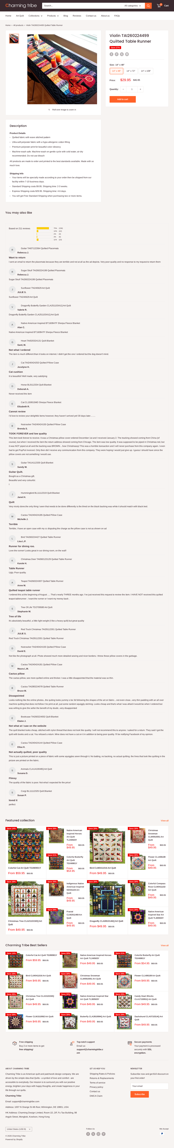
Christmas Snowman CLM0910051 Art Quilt (156, 835)
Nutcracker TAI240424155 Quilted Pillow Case (43, 424)
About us (105, 16)
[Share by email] (127, 54)
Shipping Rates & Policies (102, 1074)
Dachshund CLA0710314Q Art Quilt (149, 1018)
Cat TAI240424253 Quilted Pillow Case (40, 363)
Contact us (91, 16)
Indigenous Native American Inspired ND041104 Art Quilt (75, 888)
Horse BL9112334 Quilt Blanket (36, 385)
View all (165, 820)
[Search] (148, 6)
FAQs (117, 16)
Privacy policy (96, 1087)
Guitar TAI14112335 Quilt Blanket (37, 463)
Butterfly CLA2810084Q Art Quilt (95, 1016)
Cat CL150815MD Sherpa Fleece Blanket (41, 402)
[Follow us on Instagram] (98, 1134)
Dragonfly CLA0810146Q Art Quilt (106, 921)
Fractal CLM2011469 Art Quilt (74, 914)
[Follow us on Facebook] (88, 1134)
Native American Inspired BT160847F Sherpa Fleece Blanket (50, 323)
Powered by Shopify (14, 1139)
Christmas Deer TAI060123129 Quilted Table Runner (46, 559)
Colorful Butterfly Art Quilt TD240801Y (75, 860)
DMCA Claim (96, 1096)
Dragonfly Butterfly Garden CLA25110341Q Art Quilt (46, 305)
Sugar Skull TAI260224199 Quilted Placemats (43, 270)
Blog (65, 16)
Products (51, 16)
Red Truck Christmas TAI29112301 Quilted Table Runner (48, 629)
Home (8, 16)
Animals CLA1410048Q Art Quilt (36, 769)
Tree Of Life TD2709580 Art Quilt (36, 607)
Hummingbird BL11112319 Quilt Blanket (40, 493)
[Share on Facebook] (111, 54)
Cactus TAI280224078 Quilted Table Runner (42, 686)
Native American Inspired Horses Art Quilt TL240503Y (74, 835)
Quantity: (114, 89)
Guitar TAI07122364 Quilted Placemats (40, 248)
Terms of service (97, 1083)
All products (18, 25)
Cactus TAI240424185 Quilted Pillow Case (41, 515)
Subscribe (140, 1094)
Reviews (77, 16)
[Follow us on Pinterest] (103, 1134)
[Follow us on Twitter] (93, 1134)
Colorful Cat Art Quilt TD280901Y (24, 868)
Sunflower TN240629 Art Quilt (35, 288)
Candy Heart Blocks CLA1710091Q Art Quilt (146, 997)
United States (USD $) (16, 1129)
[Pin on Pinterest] (117, 54)
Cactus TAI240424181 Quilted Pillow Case (41, 664)
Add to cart (122, 99)
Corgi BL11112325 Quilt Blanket (36, 791)
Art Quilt (20, 16)
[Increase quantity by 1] (140, 89)
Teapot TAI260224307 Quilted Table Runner (42, 581)
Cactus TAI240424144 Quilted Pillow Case (41, 743)
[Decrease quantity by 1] (123, 89)
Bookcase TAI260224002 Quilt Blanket (39, 717)
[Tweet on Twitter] (122, 54)
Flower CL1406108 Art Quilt (156, 858)
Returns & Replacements (102, 1078)
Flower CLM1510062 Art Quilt (39, 1016)
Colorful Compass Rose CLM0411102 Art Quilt (156, 886)
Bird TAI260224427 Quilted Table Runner (41, 537)
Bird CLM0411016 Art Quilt (103, 868)
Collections (34, 16)
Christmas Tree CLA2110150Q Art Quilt (25, 923)
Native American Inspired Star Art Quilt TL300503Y (156, 914)
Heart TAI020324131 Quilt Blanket (37, 341)
